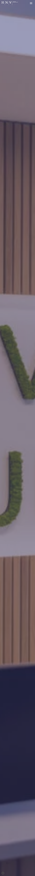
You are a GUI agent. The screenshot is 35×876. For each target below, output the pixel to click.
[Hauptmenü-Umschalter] (31, 3)
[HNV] (10, 3)
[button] (3, 873)
